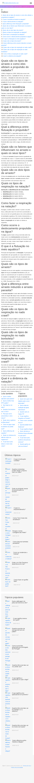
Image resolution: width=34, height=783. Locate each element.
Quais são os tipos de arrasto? (12, 41)
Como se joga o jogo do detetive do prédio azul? (8, 426)
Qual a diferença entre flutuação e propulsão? (16, 23)
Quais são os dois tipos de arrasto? (13, 30)
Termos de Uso (27, 765)
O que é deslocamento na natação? (13, 21)
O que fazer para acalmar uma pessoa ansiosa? (24, 440)
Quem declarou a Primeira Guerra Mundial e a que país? (25, 433)
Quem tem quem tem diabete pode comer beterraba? (25, 401)
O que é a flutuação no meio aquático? (14, 38)
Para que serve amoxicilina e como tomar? (6, 416)
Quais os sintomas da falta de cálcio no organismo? (8, 437)
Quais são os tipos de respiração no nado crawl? (17, 47)
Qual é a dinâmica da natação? (12, 56)
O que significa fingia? (26, 429)
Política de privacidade (17, 767)
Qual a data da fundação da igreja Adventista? (23, 407)
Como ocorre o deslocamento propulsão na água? (17, 36)
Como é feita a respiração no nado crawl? (15, 54)
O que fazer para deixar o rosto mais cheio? (7, 444)
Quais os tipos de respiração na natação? (15, 32)
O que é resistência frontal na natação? (14, 19)
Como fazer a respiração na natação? (14, 34)
